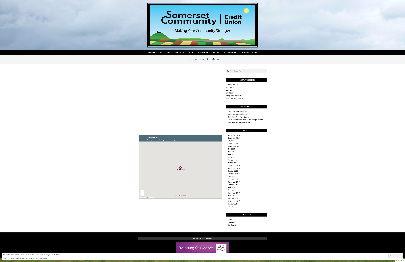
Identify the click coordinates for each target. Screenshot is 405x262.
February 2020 (233, 179)
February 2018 (233, 198)
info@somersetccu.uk (234, 96)
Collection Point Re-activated (238, 117)
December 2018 (234, 193)
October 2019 (233, 185)
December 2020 (234, 166)
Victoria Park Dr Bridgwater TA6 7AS (232, 87)
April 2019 (231, 187)
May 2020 (231, 176)
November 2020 (234, 168)
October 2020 (233, 171)
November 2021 (234, 144)
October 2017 (233, 204)
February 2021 (233, 160)
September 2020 (234, 174)
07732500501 (231, 93)
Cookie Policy (43, 258)
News (230, 220)
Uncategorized (233, 225)
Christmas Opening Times (237, 111)
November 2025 (234, 135)
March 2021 (232, 157)
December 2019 (234, 182)
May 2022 (231, 141)
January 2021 (233, 163)
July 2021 (231, 149)
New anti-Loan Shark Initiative (239, 122)
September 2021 (234, 146)
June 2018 (232, 196)
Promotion (231, 222)
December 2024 (234, 138)
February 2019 (233, 190)
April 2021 (231, 155)
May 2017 (231, 207)
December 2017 (234, 201)
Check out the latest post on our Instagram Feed (245, 120)
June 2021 (232, 152)
